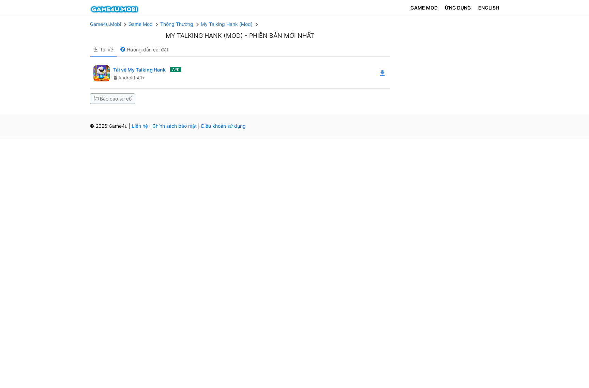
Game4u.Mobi (105, 24)
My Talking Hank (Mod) (227, 24)
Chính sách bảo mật (174, 126)
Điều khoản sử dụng (223, 126)
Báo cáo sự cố (116, 99)
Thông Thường (176, 24)
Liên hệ (140, 126)
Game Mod (141, 24)
